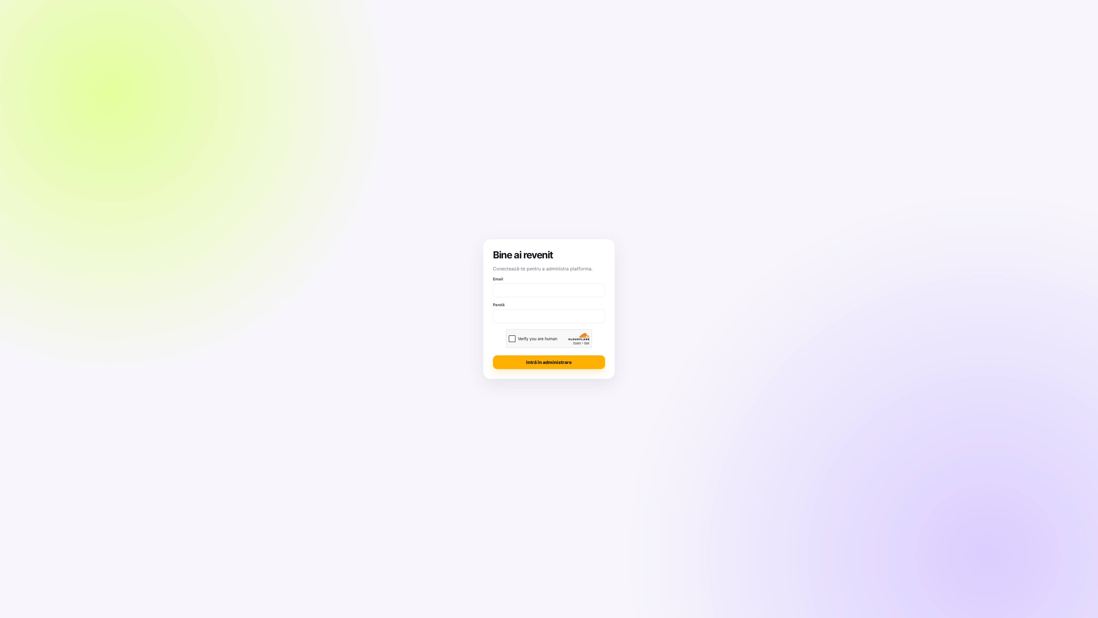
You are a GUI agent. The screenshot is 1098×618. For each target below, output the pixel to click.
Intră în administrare (549, 362)
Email (498, 279)
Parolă (499, 304)
